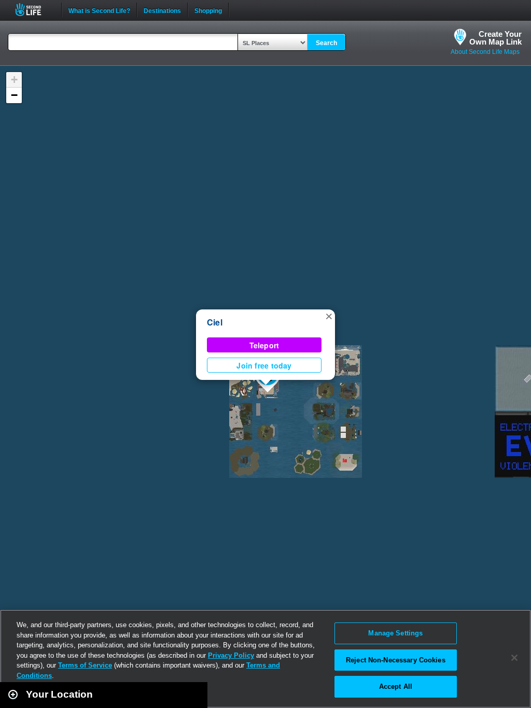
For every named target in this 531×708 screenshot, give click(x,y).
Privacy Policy (231, 655)
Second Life (34, 10)
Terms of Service (85, 665)
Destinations (162, 9)
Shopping (208, 9)
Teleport (264, 345)
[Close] (514, 657)
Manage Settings (395, 633)
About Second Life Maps (485, 51)
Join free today (263, 365)
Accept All (395, 686)
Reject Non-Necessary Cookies (395, 660)
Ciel (214, 322)
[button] (329, 315)
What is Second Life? (99, 9)
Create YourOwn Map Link (495, 38)
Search (326, 43)
